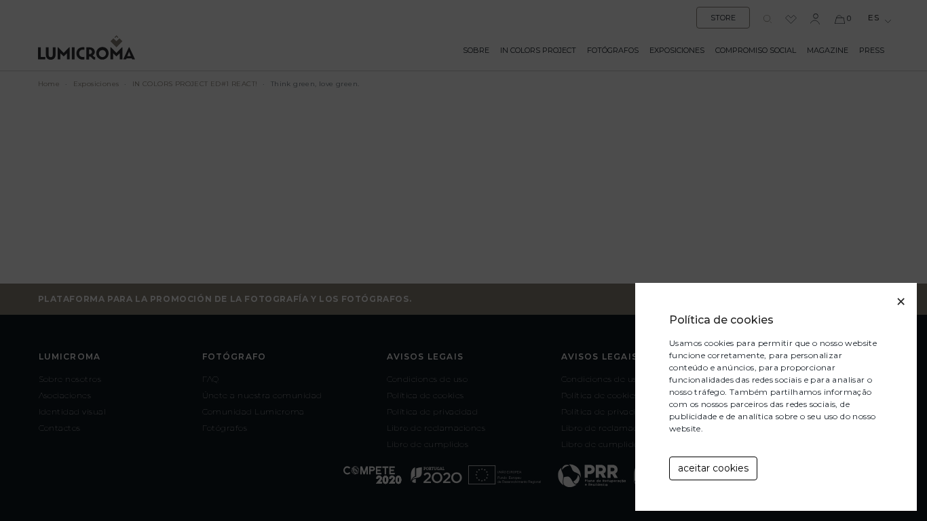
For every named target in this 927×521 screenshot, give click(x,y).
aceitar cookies (713, 468)
